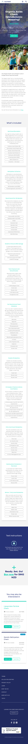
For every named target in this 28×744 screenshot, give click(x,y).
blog (22, 110)
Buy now (9, 574)
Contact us (14, 712)
